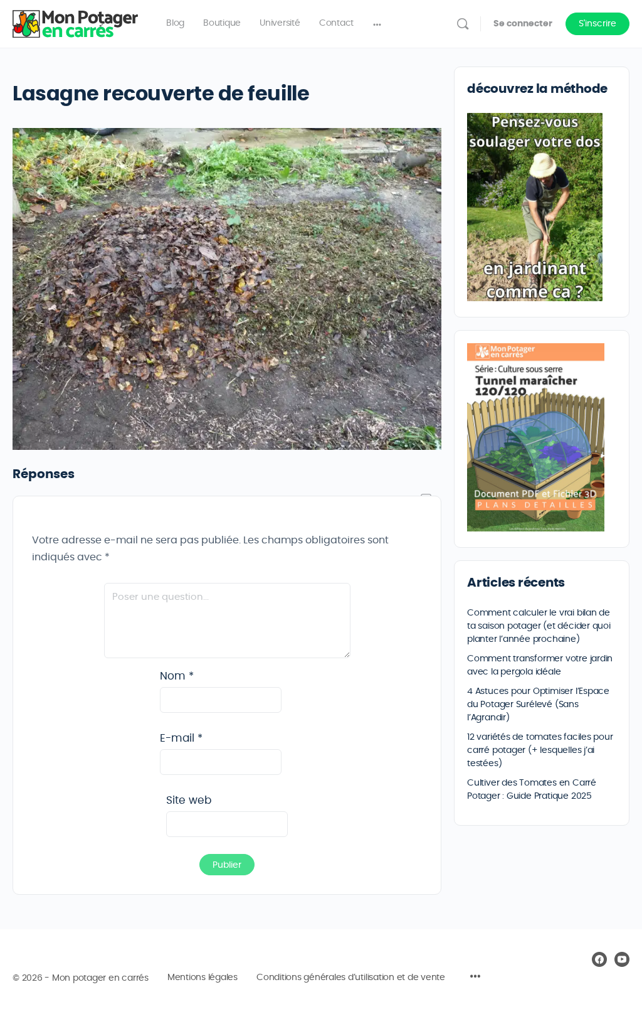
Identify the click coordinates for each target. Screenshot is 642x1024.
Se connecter (522, 23)
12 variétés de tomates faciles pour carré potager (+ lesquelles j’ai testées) (540, 750)
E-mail (181, 738)
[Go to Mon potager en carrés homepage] (75, 21)
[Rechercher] (462, 23)
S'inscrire (597, 23)
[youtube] (621, 959)
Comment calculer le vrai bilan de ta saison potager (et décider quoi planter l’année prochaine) (539, 626)
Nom (177, 676)
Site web (188, 800)
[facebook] (599, 959)
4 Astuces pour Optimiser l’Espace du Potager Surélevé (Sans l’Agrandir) (538, 704)
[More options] (377, 24)
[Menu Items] (475, 978)
